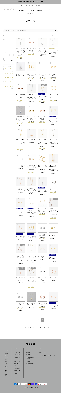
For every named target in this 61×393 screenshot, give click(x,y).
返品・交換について (17, 364)
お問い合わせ (17, 354)
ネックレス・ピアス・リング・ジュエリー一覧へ (36, 327)
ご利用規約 (28, 361)
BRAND (23, 5)
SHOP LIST (30, 13)
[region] (8, 62)
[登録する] (55, 355)
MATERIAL (29, 8)
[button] (20, 57)
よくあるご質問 (17, 368)
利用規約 (16, 373)
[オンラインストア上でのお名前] (27, 344)
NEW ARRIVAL (30, 5)
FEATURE (21, 10)
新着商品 (6, 354)
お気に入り (6, 366)
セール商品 (6, 358)
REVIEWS (39, 10)
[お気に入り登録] (17, 38)
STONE (35, 8)
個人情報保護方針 (30, 364)
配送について (17, 361)
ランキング (6, 362)
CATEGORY (22, 8)
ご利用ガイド (17, 352)
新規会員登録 (42, 352)
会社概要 (28, 352)
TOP (36, 330)
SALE (26, 10)
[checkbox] (9, 70)
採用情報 (28, 354)
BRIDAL (40, 8)
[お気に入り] (54, 9)
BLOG (34, 10)
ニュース (6, 371)
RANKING (37, 5)
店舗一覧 (6, 375)
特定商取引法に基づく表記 (30, 358)
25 (38, 319)
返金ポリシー (17, 370)
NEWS (30, 10)
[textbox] (5, 55)
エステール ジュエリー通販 (8, 18)
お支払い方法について (17, 358)
